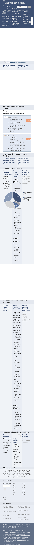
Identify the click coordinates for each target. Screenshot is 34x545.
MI (4, 528)
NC (10, 528)
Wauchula (29, 476)
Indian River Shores (14, 475)
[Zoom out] (32, 21)
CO (14, 526)
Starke (28, 472)
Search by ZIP (7, 485)
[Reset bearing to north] (32, 23)
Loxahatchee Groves (20, 475)
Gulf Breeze (10, 477)
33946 (4, 503)
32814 (23, 489)
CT (17, 526)
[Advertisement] (17, 43)
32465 (4, 501)
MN (7, 528)
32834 (23, 494)
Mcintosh (19, 478)
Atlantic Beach (5, 472)
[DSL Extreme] (6, 117)
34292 (14, 485)
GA (22, 526)
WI (7, 529)
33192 (14, 487)
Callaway (5, 475)
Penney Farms (24, 477)
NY (13, 528)
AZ (8, 526)
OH (16, 528)
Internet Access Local (14, 4)
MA (28, 526)
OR (19, 528)
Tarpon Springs (28, 474)
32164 (14, 489)
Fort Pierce (9, 474)
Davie (4, 476)
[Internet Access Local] (5, 2)
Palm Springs (24, 474)
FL (20, 526)
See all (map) (12, 529)
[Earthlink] (6, 137)
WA (4, 529)
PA (22, 528)
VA (27, 528)
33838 (14, 492)
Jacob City (13, 478)
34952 (14, 496)
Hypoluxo (14, 472)
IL (25, 526)
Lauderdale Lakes (20, 472)
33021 (23, 492)
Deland (10, 472)
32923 (14, 494)
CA (11, 526)
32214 (23, 487)
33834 (23, 496)
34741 (23, 485)
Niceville (24, 472)
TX (24, 528)
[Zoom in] (32, 18)
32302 (4, 499)
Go (29, 7)
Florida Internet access (15, 462)
